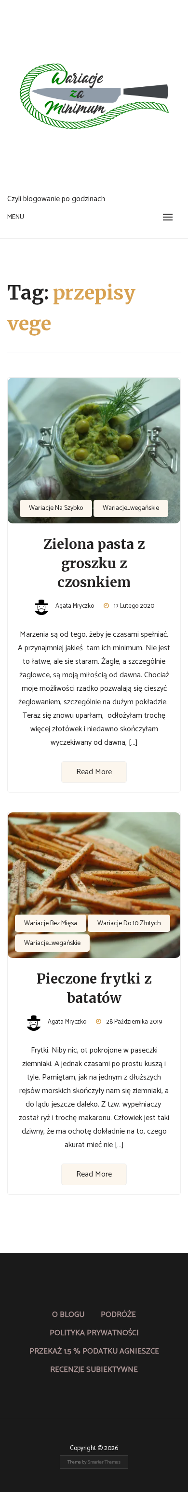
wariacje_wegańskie (131, 508)
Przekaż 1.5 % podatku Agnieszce (94, 1351)
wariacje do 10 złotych (129, 923)
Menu (15, 217)
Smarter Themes (104, 1462)
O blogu (68, 1314)
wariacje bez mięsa (50, 923)
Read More (94, 772)
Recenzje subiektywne (94, 1369)
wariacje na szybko (56, 508)
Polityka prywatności (94, 1333)
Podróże (118, 1314)
